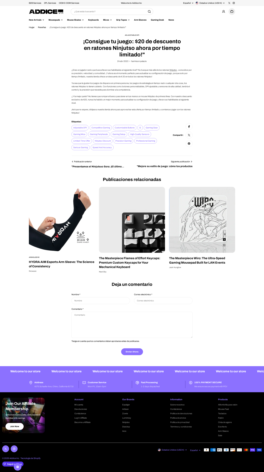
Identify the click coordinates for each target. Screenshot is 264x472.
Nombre (76, 294)
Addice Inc (14, 458)
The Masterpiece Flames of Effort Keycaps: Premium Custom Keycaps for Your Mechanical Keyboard (129, 263)
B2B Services (35, 3)
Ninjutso (173, 70)
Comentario (77, 309)
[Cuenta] (223, 11)
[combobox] (112, 11)
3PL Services (50, 3)
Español (187, 3)
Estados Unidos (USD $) (211, 3)
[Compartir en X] (189, 135)
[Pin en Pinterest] (189, 143)
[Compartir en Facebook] (189, 126)
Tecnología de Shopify (30, 458)
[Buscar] (149, 11)
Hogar (32, 27)
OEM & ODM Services (69, 3)
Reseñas (42, 27)
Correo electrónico (143, 294)
